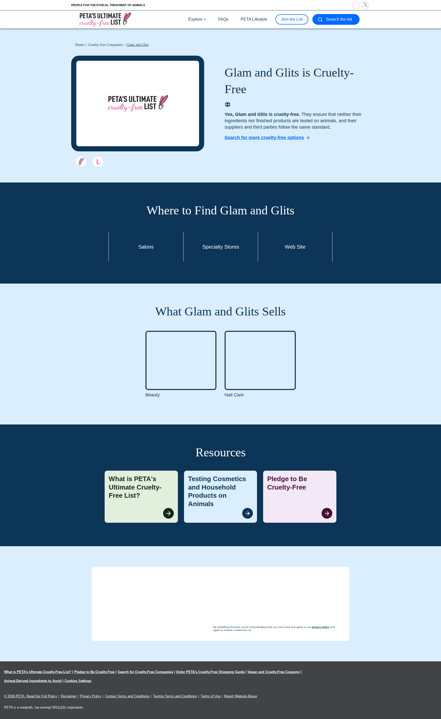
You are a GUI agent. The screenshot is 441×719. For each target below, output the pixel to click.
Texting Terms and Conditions (175, 696)
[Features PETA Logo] (98, 161)
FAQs (223, 19)
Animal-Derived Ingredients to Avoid (33, 681)
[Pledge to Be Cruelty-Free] (299, 497)
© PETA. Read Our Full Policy (30, 696)
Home (79, 45)
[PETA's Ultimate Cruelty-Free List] (105, 19)
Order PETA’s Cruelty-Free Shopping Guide (210, 672)
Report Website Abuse (240, 696)
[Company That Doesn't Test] (81, 161)
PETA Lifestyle (254, 19)
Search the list (339, 19)
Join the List (292, 19)
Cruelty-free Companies (105, 45)
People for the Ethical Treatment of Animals (108, 5)
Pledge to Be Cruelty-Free (94, 672)
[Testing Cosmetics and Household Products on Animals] (220, 497)
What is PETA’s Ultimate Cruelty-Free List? (37, 672)
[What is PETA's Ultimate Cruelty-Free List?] (141, 497)
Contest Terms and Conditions (127, 696)
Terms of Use (210, 696)
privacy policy (248, 709)
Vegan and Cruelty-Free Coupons (274, 672)
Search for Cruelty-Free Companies (145, 672)
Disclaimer (68, 696)
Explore (195, 19)
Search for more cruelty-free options (264, 137)
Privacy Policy (90, 696)
